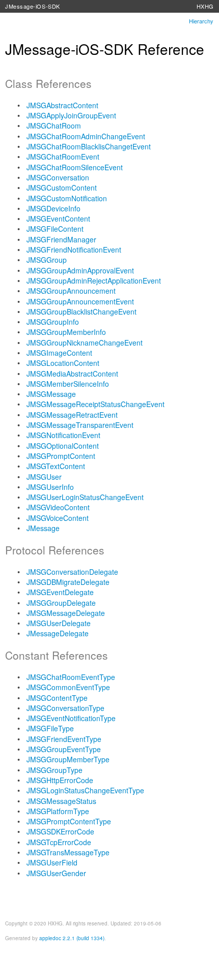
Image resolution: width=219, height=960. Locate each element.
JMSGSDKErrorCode (60, 831)
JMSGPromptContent (60, 456)
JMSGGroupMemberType (68, 759)
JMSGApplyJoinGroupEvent (71, 115)
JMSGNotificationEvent (63, 435)
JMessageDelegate (57, 633)
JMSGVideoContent (58, 507)
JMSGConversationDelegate (72, 572)
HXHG (205, 6)
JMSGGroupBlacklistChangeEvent (81, 311)
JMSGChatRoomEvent (62, 156)
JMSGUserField (51, 862)
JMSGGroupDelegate (61, 603)
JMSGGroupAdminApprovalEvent (80, 270)
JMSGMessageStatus (61, 801)
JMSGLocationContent (62, 363)
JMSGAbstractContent (62, 105)
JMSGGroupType (54, 770)
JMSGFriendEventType (63, 739)
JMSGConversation (57, 177)
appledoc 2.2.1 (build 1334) (71, 938)
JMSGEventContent (58, 218)
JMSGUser (44, 477)
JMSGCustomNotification (66, 198)
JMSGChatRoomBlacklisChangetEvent (88, 146)
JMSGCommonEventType (68, 687)
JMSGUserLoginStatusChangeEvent (85, 497)
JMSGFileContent (55, 229)
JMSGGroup (46, 260)
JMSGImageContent (59, 353)
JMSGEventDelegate (60, 592)
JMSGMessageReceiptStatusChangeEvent (95, 404)
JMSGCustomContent (61, 187)
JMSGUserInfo (50, 487)
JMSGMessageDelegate (65, 613)
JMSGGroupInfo (52, 322)
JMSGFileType (50, 728)
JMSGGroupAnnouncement (71, 291)
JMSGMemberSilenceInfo (67, 384)
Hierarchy (201, 21)
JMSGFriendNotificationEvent (73, 249)
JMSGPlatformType (57, 811)
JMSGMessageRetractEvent (72, 415)
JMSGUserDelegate (58, 623)
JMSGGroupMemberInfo (66, 332)
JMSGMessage (51, 394)
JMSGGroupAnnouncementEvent (80, 301)
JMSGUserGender (56, 873)
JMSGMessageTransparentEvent (79, 425)
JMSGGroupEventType (63, 749)
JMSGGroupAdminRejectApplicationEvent (93, 280)
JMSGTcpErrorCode (58, 842)
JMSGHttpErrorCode (59, 780)
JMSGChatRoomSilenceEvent (74, 167)
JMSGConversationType (65, 708)
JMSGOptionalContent (62, 446)
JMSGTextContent (55, 466)
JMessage (43, 528)
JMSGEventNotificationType (71, 718)
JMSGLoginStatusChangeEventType (85, 790)
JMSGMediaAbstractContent (72, 373)
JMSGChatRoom (53, 125)
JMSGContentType (57, 698)
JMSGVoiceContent (57, 518)
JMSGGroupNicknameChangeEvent (84, 342)
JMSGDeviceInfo (53, 208)
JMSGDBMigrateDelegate (68, 582)
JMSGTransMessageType (68, 852)
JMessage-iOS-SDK (32, 6)
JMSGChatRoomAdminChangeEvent (85, 136)
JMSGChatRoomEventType (70, 677)
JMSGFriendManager (61, 239)
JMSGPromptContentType (68, 821)
